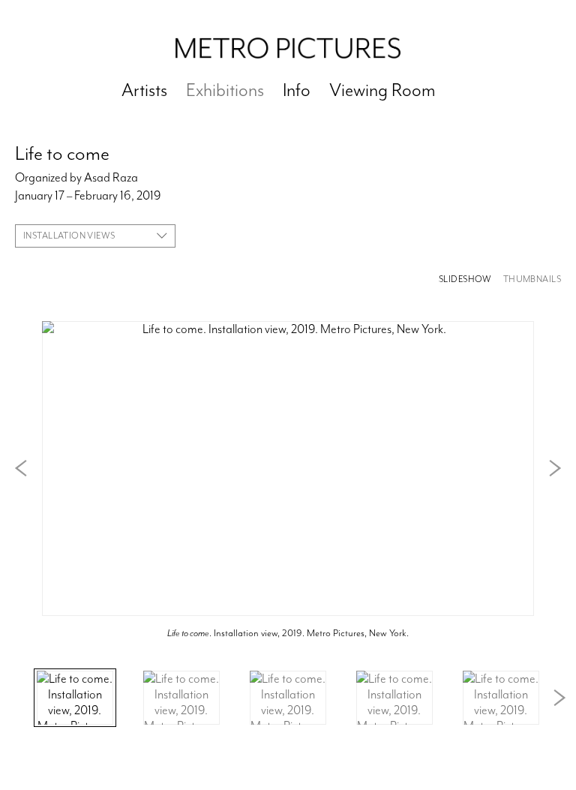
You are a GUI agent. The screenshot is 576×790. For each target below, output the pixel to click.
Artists (144, 90)
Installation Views (69, 236)
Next (555, 468)
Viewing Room (382, 90)
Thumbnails (532, 279)
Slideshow (465, 279)
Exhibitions (225, 90)
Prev (21, 468)
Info (296, 90)
